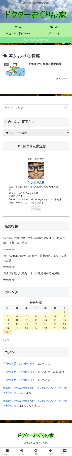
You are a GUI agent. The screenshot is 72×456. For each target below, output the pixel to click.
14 (45, 320)
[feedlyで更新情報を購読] (33, 208)
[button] (66, 108)
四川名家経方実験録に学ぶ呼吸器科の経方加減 (31, 273)
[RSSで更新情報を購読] (38, 208)
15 (55, 320)
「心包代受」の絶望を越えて (20, 363)
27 (36, 328)
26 (26, 328)
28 (45, 328)
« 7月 (6, 339)
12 (26, 320)
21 (45, 324)
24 (7, 328)
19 (26, 324)
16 (64, 320)
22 (55, 324)
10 (7, 320)
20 (36, 324)
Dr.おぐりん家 (36, 182)
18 (17, 324)
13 (36, 320)
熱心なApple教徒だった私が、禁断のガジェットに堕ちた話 (35, 258)
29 (55, 328)
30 (64, 328)
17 (7, 324)
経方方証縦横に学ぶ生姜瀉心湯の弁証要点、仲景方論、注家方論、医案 (34, 240)
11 (17, 320)
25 (17, 328)
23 (64, 324)
